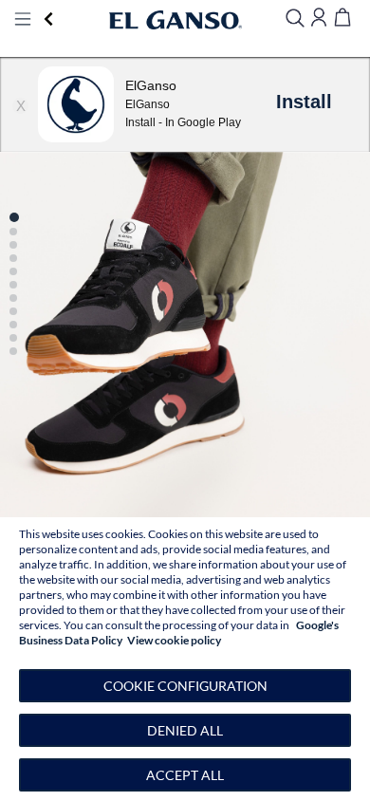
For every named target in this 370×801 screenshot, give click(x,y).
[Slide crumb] (14, 217)
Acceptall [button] (185, 775)
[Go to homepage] (175, 19)
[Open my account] (318, 18)
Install (304, 101)
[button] (185, 289)
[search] (295, 19)
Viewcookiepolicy (174, 640)
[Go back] (48, 19)
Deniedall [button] (185, 730)
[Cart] (342, 18)
